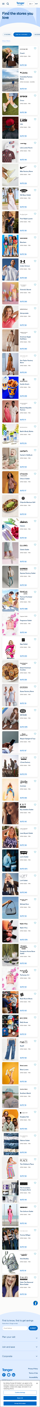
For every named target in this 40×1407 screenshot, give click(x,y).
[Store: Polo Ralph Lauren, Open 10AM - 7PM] (20, 222)
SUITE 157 (23, 750)
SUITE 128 (23, 65)
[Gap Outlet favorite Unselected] (35, 639)
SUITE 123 (23, 987)
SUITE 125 (23, 1294)
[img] (20, 3)
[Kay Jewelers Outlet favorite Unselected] (35, 805)
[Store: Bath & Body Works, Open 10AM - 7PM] (20, 435)
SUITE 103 (23, 1010)
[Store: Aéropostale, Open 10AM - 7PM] (20, 317)
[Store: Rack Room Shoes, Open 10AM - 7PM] (20, 1002)
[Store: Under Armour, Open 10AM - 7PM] (20, 269)
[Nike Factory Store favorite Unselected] (35, 166)
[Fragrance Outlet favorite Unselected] (35, 616)
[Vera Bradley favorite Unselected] (35, 1254)
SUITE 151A (23, 1129)
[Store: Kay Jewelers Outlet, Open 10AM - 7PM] (20, 813)
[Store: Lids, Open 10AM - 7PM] (20, 128)
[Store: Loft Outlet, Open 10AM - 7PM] (20, 884)
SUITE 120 (23, 1247)
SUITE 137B (23, 940)
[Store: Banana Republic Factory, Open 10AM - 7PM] (20, 411)
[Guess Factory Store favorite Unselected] (35, 686)
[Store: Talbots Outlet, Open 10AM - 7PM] (20, 1144)
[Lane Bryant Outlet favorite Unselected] (35, 828)
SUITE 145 (23, 1223)
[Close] (37, 1383)
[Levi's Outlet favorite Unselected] (35, 852)
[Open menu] (3, 4)
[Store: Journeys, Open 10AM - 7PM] (20, 789)
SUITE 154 (23, 89)
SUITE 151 (23, 1270)
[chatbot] (35, 1303)
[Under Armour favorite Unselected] (35, 261)
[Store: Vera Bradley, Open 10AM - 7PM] (20, 1262)
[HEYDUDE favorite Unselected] (35, 710)
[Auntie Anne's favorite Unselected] (35, 379)
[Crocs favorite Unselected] (35, 96)
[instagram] (9, 1375)
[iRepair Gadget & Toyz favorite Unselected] (35, 734)
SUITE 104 (23, 467)
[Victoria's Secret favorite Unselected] (35, 285)
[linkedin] (13, 1375)
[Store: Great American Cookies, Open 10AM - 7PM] (20, 671)
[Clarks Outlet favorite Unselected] (35, 545)
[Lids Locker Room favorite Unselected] (35, 143)
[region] (20, 1393)
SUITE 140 (23, 1200)
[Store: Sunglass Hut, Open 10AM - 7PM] (20, 1120)
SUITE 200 (23, 656)
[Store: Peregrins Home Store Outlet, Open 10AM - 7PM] (20, 955)
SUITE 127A (23, 869)
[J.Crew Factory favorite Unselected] (35, 757)
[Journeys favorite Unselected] (35, 781)
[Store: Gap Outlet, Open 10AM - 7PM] (20, 648)
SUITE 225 (23, 183)
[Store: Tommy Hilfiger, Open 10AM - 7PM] (20, 1239)
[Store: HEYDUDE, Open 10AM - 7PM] (20, 719)
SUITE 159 (23, 585)
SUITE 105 (23, 207)
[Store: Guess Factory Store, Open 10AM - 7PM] (20, 695)
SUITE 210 (23, 372)
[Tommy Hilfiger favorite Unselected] (35, 1230)
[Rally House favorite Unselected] (35, 1017)
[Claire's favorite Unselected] (35, 521)
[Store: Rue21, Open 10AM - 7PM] (20, 1049)
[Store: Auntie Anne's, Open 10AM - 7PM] (20, 388)
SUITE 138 (23, 112)
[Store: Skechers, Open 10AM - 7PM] (20, 246)
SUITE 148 (23, 845)
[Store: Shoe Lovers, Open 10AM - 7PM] (20, 1073)
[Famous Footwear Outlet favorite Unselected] (35, 592)
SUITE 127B (23, 727)
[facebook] (4, 1375)
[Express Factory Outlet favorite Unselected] (35, 568)
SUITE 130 (23, 230)
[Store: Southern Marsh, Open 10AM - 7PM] (20, 1097)
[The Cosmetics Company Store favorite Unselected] (35, 1183)
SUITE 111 (23, 420)
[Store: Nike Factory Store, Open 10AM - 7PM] (20, 175)
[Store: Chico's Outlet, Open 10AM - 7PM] (20, 482)
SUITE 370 (23, 774)
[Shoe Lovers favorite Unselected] (35, 1065)
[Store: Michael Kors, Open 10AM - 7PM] (20, 908)
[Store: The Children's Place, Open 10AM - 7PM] (20, 1168)
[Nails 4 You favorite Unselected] (35, 923)
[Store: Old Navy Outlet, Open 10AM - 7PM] (20, 199)
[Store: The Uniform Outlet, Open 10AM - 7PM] (20, 1215)
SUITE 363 (23, 798)
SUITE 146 (23, 160)
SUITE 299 (23, 396)
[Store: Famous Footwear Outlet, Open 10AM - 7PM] (20, 600)
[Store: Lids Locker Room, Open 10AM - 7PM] (20, 151)
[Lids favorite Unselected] (35, 119)
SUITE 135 (23, 254)
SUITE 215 (23, 443)
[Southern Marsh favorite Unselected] (35, 1088)
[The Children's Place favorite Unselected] (35, 1159)
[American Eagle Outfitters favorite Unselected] (35, 332)
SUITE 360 (23, 349)
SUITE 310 (23, 1152)
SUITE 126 (23, 1081)
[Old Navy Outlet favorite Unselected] (35, 190)
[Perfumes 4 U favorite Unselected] (35, 970)
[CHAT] (35, 1303)
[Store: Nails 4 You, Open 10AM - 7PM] (20, 931)
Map (36, 3)
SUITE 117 (23, 490)
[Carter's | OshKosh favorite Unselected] (35, 450)
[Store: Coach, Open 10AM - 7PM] (20, 57)
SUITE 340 (23, 892)
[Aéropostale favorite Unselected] (35, 308)
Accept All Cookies (20, 1403)
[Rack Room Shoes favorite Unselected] (35, 994)
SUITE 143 (23, 821)
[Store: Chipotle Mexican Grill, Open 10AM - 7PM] (20, 506)
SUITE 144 (23, 632)
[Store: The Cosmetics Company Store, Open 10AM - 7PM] (20, 1191)
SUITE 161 (23, 514)
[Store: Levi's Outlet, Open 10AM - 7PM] (20, 860)
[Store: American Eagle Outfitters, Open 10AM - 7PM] (20, 340)
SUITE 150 (23, 1058)
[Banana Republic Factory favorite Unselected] (35, 403)
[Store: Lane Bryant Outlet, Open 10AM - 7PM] (20, 837)
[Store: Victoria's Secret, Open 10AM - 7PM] (20, 293)
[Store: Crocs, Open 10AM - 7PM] (20, 104)
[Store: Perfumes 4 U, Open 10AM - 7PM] (20, 979)
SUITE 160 (23, 963)
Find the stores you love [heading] (17, 15)
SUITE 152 (23, 561)
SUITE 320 (23, 278)
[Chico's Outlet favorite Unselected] (35, 474)
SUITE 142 (23, 916)
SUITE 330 (23, 680)
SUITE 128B (23, 609)
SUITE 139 (23, 136)
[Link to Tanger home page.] (8, 1370)
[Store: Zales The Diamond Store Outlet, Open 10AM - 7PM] (20, 1286)
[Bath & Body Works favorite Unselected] (35, 426)
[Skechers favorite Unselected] (35, 237)
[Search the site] (8, 4)
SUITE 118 (23, 1105)
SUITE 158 (23, 325)
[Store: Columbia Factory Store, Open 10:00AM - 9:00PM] (20, 80)
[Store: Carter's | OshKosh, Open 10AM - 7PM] (20, 459)
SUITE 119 (23, 703)
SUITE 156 (23, 1176)
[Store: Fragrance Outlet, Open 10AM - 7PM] (20, 624)
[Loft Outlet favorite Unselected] (35, 876)
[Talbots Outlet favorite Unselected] (35, 1136)
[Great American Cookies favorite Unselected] (35, 663)
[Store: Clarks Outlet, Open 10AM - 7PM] (20, 553)
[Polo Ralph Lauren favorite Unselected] (35, 214)
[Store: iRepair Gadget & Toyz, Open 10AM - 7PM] (20, 742)
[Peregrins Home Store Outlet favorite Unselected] (35, 946)
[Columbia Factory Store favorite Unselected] (35, 72)
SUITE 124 (23, 538)
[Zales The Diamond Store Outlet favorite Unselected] (35, 1277)
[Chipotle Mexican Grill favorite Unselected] (35, 497)
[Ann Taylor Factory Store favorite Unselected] (35, 356)
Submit (33, 1328)
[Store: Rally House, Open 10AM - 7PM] (20, 1026)
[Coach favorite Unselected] (35, 48)
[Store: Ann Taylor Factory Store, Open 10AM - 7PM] (20, 364)
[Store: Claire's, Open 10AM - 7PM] (20, 529)
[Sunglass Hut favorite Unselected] (35, 1112)
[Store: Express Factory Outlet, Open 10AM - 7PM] (20, 577)
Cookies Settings (20, 1392)
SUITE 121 (23, 1034)
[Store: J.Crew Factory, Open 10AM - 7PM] (20, 766)
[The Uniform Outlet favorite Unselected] (35, 1206)
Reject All (20, 1398)
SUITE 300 (23, 301)
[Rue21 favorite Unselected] (35, 1041)
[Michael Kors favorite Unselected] (35, 899)
